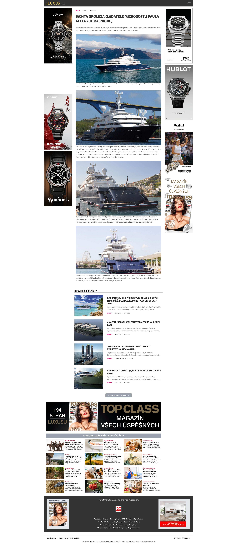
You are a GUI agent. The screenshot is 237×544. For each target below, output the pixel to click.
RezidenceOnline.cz (101, 519)
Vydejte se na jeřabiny (112, 484)
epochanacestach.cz (110, 454)
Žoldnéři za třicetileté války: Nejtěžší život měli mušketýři (74, 443)
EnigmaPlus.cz (137, 519)
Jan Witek (92, 10)
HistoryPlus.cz (117, 522)
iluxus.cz (67, 454)
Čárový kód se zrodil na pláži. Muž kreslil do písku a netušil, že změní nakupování (113, 470)
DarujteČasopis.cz (119, 528)
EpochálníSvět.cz (104, 522)
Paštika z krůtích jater (151, 442)
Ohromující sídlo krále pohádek (151, 484)
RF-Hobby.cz (186, 538)
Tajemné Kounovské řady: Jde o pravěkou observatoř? (72, 470)
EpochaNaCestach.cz (131, 522)
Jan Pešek (118, 313)
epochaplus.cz (108, 468)
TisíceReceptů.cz (131, 525)
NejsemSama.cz (134, 528)
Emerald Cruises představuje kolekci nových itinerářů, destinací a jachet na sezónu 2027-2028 (132, 301)
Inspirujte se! (173, 524)
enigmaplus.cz (69, 468)
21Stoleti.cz (126, 519)
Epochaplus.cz (115, 519)
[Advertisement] (58, 78)
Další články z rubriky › (118, 395)
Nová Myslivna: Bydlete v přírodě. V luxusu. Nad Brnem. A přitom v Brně (74, 457)
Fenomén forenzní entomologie (72, 484)
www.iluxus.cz (51, 538)
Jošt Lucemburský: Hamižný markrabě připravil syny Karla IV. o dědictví (152, 457)
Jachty (78, 10)
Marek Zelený (120, 358)
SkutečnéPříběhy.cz (104, 528)
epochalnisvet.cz (70, 440)
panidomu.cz (108, 481)
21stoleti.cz (68, 481)
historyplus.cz (147, 454)
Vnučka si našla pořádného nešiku (149, 470)
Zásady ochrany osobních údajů (69, 538)
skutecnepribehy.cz (149, 468)
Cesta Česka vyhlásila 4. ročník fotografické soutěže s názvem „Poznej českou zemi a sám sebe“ (112, 457)
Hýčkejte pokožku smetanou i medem (111, 443)
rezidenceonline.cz (149, 481)
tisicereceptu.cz (147, 440)
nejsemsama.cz (108, 440)
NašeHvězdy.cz (105, 525)
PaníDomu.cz (118, 525)
